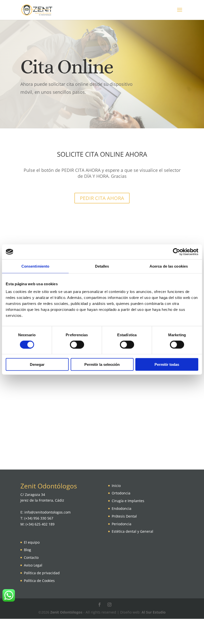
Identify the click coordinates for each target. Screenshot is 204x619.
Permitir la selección (102, 364)
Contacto (31, 557)
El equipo (32, 542)
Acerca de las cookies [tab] (169, 266)
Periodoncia (121, 524)
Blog (27, 549)
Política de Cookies (39, 580)
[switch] (77, 344)
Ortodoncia (121, 493)
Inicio (116, 485)
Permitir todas (166, 364)
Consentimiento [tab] (35, 266)
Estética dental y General (132, 531)
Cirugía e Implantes (128, 500)
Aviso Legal (33, 565)
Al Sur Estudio (154, 612)
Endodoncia (121, 508)
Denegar (37, 364)
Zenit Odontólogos (66, 612)
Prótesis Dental (124, 516)
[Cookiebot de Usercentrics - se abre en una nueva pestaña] (176, 251)
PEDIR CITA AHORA (102, 198)
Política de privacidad (42, 573)
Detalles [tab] (102, 266)
